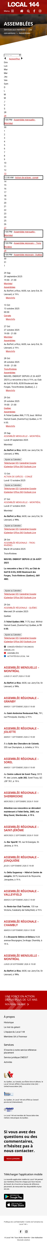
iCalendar (8, 466)
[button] (28, 11)
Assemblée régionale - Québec (28, 255)
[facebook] (20, 1231)
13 (5, 173)
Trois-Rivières (10, 369)
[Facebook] (34, 11)
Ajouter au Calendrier (13, 459)
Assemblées (9, 287)
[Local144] (23, 3)
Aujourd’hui (14, 59)
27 (5, 228)
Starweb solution (23, 1240)
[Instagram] (40, 11)
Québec (7, 408)
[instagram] (26, 1231)
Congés (7, 315)
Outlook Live (30, 466)
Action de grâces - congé (26, 177)
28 (5, 239)
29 (5, 116)
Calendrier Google (27, 463)
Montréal (8, 283)
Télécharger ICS (11, 463)
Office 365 (18, 466)
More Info (10, 298)
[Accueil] (21, 11)
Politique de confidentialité (14, 1222)
